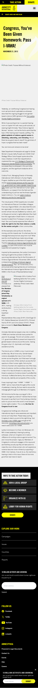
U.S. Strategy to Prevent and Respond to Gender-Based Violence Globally (18, 162)
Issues (4, 544)
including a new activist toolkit (19, 423)
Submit (4, 592)
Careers (4, 666)
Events (4, 658)
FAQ (3, 662)
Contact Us (5, 653)
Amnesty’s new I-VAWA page (11, 421)
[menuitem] (3, 2)
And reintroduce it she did (6, 278)
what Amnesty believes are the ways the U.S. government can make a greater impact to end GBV (19, 185)
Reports (5, 560)
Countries (5, 552)
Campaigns (6, 536)
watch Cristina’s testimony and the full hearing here (16, 196)
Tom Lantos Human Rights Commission (18, 117)
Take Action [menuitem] (15, 2)
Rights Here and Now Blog (13, 14)
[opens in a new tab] (19, 81)
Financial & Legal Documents (12, 649)
